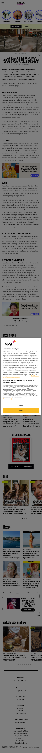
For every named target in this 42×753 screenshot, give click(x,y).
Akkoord (21, 410)
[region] (21, 376)
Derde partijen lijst (7, 398)
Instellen (21, 405)
